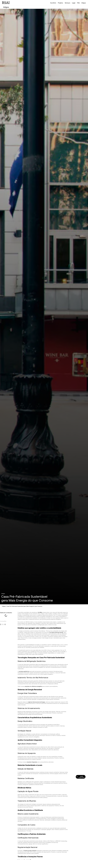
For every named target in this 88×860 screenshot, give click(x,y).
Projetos (60, 3)
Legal (73, 3)
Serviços (67, 3)
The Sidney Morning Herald (56, 632)
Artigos (83, 3)
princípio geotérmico (24, 671)
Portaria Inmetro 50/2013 (30, 850)
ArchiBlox (40, 612)
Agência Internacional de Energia (36, 702)
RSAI (6, 3)
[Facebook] (5, 624)
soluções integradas (32, 762)
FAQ (78, 3)
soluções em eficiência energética (33, 686)
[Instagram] (3, 624)
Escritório (53, 3)
